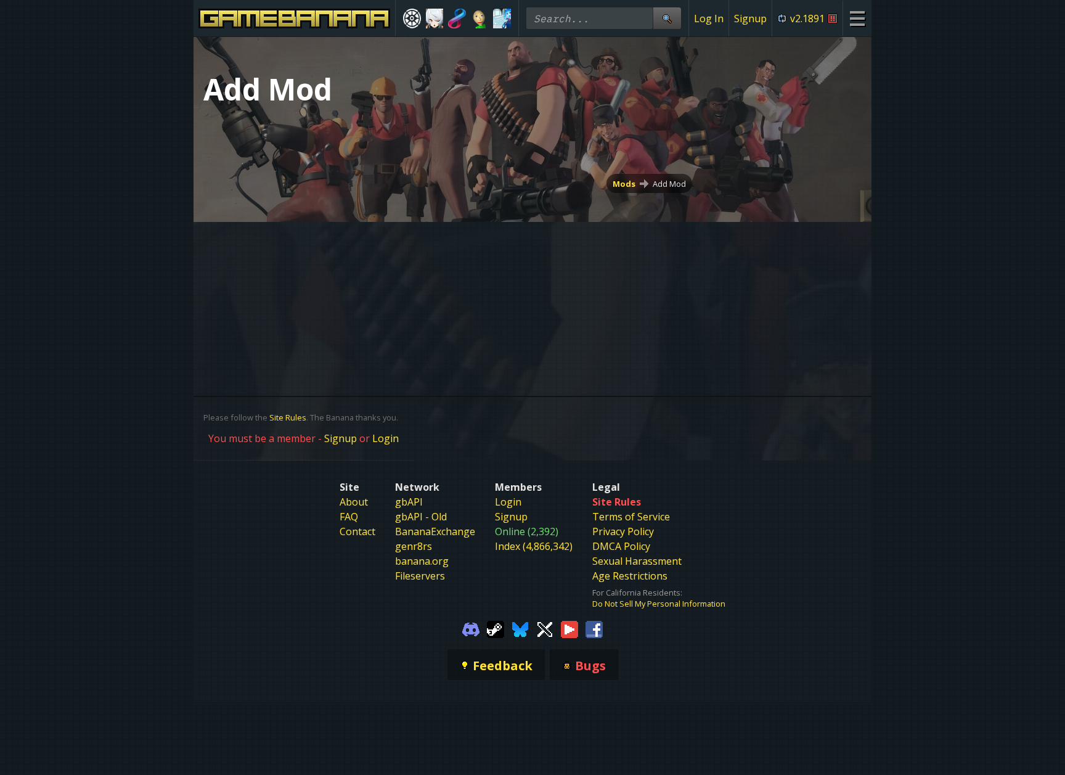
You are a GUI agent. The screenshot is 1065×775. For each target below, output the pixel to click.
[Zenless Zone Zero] (434, 18)
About (354, 502)
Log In (709, 18)
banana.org (422, 561)
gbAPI (409, 502)
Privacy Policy (623, 531)
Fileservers (420, 576)
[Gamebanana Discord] (471, 629)
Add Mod (669, 183)
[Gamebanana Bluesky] (520, 629)
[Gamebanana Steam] (495, 629)
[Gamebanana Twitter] (545, 629)
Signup (750, 18)
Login (385, 438)
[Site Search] (667, 18)
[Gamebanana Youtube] (569, 629)
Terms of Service (631, 516)
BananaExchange (435, 531)
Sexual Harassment (637, 561)
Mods (624, 183)
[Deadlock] (412, 18)
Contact (357, 531)
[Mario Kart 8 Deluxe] (457, 18)
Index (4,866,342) (534, 546)
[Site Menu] (857, 18)
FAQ (349, 516)
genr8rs (413, 546)
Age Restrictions (629, 576)
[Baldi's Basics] (479, 18)
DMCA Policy (621, 546)
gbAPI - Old (421, 516)
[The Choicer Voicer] (502, 18)
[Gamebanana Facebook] (594, 629)
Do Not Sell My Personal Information (658, 603)
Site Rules (287, 417)
